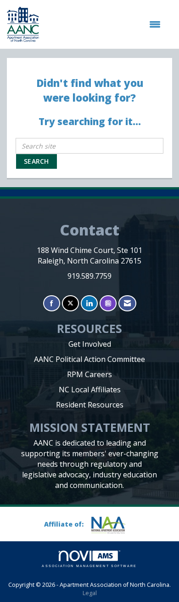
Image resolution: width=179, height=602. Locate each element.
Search (36, 161)
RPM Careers (89, 374)
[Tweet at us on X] (70, 303)
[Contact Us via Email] (127, 303)
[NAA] (112, 525)
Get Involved (89, 344)
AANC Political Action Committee (89, 359)
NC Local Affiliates (90, 389)
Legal (90, 593)
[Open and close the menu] (104, 24)
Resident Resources (89, 405)
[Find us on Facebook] (51, 303)
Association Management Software (89, 566)
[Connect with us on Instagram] (108, 303)
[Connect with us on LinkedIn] (89, 303)
